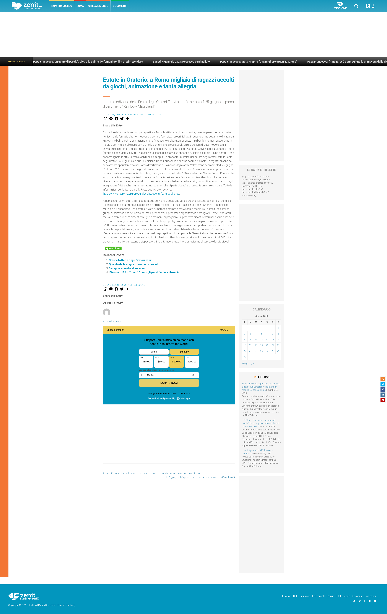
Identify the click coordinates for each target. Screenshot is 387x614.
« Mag (244, 363)
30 (245, 356)
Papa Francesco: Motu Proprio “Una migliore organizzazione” (227, 61)
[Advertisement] (193, 35)
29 (278, 351)
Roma (80, 6)
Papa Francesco (61, 6)
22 (278, 345)
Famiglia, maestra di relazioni (127, 268)
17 (250, 345)
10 (250, 339)
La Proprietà (318, 596)
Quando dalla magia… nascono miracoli (133, 264)
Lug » (251, 363)
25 (256, 351)
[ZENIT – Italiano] (30, 6)
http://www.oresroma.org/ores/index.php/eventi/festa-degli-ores (141, 193)
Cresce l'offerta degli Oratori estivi (130, 260)
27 (267, 351)
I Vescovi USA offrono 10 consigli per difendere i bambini (144, 272)
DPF (295, 596)
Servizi (330, 596)
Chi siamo (286, 596)
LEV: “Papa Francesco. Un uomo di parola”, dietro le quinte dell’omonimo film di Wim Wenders (261, 423)
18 (256, 345)
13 (267, 339)
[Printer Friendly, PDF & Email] (113, 248)
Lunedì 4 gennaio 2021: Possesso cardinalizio (150, 61)
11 (256, 339)
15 (278, 339)
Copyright (357, 596)
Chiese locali (154, 114)
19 (261, 345)
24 (250, 351)
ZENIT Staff (136, 114)
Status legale (343, 596)
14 (273, 339)
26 (261, 351)
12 (261, 339)
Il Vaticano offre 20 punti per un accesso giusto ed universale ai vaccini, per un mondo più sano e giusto (261, 386)
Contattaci (370, 596)
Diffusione (305, 596)
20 (267, 345)
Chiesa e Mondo (98, 6)
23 (245, 351)
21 (273, 345)
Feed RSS (263, 377)
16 (245, 345)
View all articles (112, 321)
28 (273, 351)
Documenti (120, 6)
